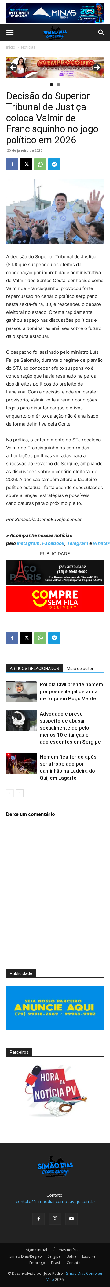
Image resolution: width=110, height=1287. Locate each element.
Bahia (71, 1256)
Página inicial (36, 1250)
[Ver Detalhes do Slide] (55, 67)
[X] (26, 164)
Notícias (28, 47)
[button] (10, 32)
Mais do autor (80, 668)
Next (97, 67)
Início (10, 47)
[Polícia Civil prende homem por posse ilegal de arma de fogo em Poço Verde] (21, 691)
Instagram (28, 543)
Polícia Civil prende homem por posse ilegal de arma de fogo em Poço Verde (71, 691)
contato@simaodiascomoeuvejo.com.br (55, 1201)
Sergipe (54, 1256)
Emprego (37, 1262)
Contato (74, 1262)
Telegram (77, 543)
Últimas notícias (66, 1250)
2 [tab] (58, 84)
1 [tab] (51, 84)
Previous (13, 67)
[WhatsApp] (40, 164)
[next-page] (20, 793)
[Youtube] (71, 1219)
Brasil (56, 1262)
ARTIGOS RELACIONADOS (34, 668)
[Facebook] (12, 164)
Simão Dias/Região (25, 1256)
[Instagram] (55, 1219)
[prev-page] (10, 793)
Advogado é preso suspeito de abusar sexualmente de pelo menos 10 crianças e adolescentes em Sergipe (70, 728)
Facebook (53, 543)
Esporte (89, 1256)
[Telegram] (54, 164)
